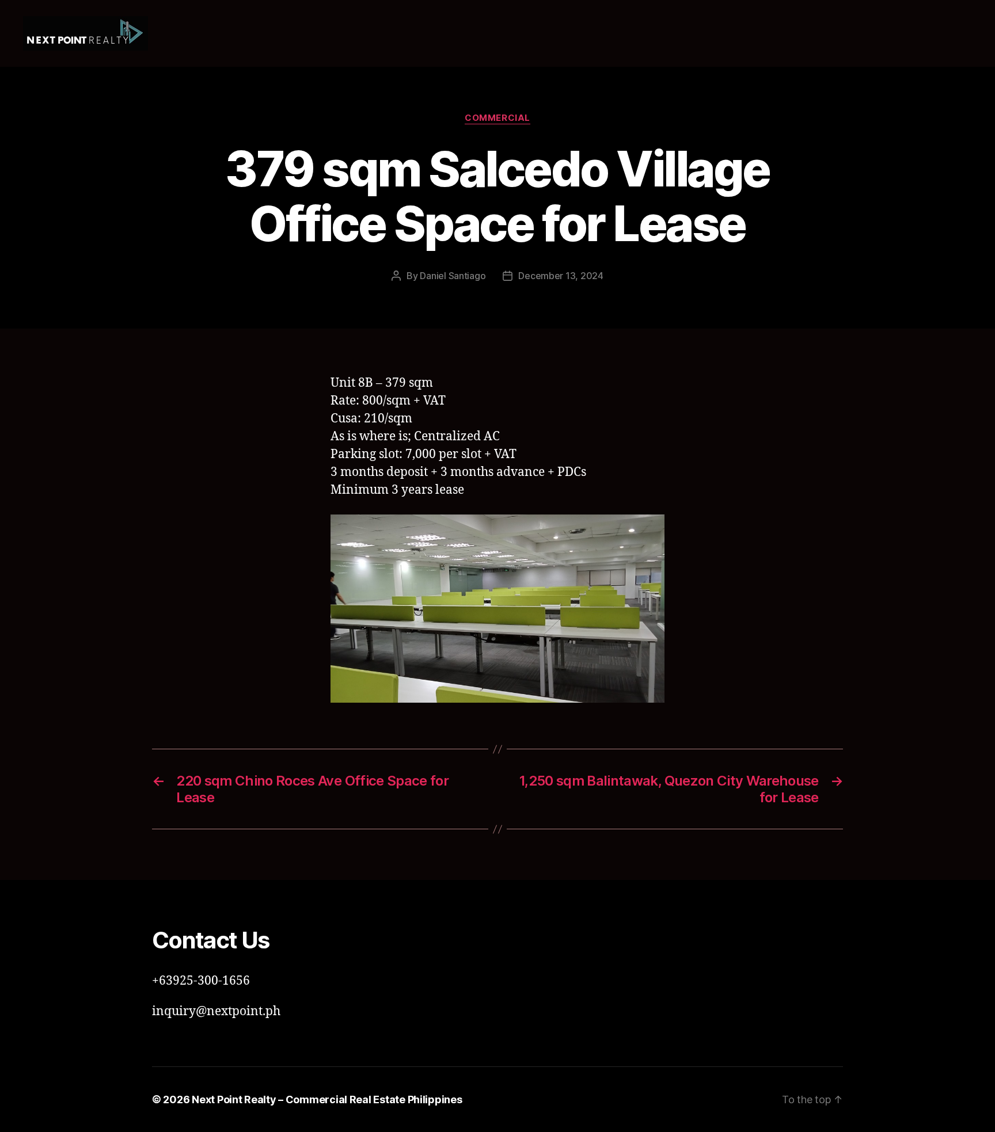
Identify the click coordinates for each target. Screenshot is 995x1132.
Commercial (497, 118)
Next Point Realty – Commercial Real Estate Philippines (327, 1099)
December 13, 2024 (560, 275)
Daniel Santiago (452, 275)
